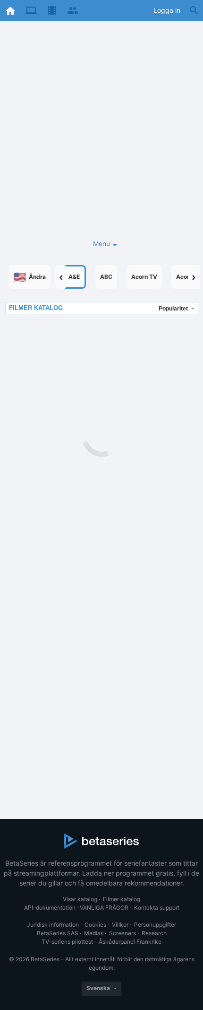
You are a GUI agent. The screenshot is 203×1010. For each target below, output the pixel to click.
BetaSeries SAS (57, 933)
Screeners (122, 933)
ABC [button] (106, 276)
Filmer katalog (121, 899)
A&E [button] (74, 276)
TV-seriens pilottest (67, 941)
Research (154, 933)
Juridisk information (53, 924)
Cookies (95, 924)
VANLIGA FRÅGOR (104, 907)
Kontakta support (156, 907)
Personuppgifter (155, 924)
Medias (93, 933)
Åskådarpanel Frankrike (130, 941)
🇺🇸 (29, 277)
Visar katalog (80, 899)
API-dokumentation (50, 907)
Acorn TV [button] (144, 276)
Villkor (120, 924)
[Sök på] (194, 10)
